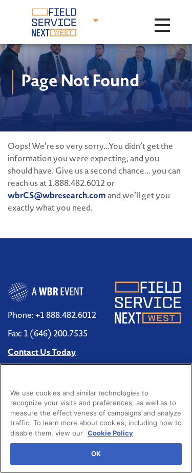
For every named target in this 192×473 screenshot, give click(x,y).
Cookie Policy (110, 433)
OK (96, 453)
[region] (96, 418)
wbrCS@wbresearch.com (57, 195)
